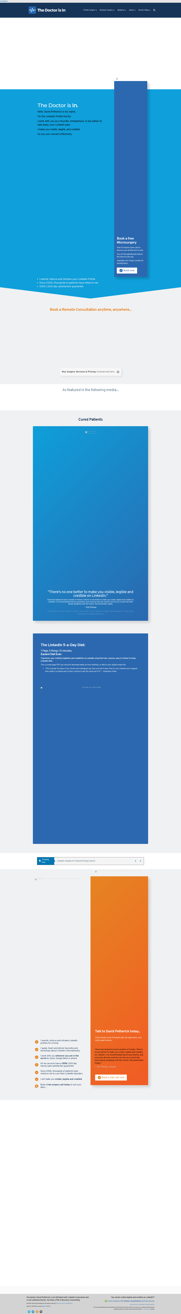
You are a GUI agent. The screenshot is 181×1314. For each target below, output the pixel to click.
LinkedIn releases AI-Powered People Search (76, 861)
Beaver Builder (46, 1306)
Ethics (71, 1303)
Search (49, 1273)
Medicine (121, 10)
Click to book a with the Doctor (131, 1301)
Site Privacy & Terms (62, 1303)
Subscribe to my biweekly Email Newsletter (142, 1304)
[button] (112, 66)
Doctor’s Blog (143, 10)
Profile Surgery (89, 10)
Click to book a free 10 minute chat (109, 1037)
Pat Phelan (147, 1309)
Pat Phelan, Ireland (106, 1067)
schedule (4, 1)
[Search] (153, 10)
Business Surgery (106, 10)
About (131, 10)
